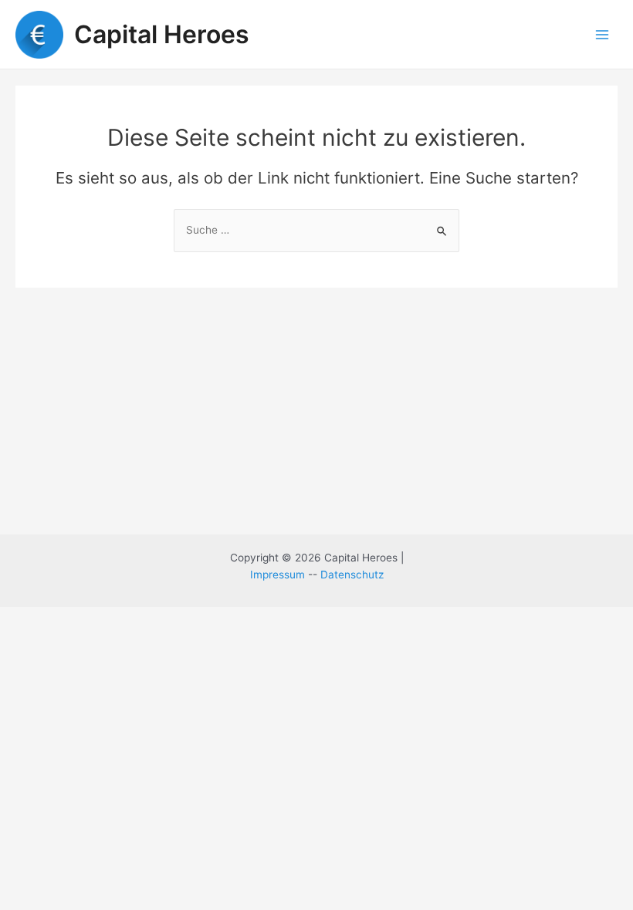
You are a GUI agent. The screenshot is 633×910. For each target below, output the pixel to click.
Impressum (277, 574)
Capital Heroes (161, 34)
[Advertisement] (316, 403)
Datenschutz (352, 574)
